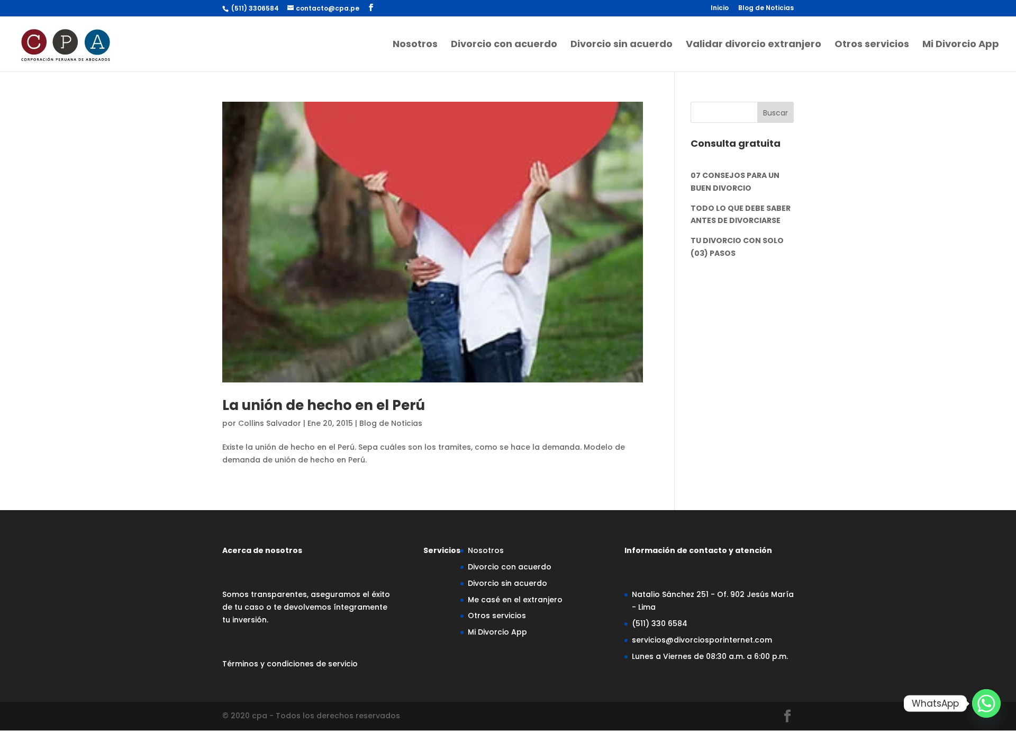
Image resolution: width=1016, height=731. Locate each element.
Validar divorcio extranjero (753, 45)
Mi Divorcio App (960, 45)
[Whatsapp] (986, 703)
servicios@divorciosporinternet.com (702, 640)
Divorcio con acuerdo (504, 45)
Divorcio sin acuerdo (621, 45)
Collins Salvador (269, 423)
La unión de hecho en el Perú (323, 405)
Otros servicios (871, 45)
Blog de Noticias (766, 8)
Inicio (720, 8)
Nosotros (415, 45)
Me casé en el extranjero (515, 599)
